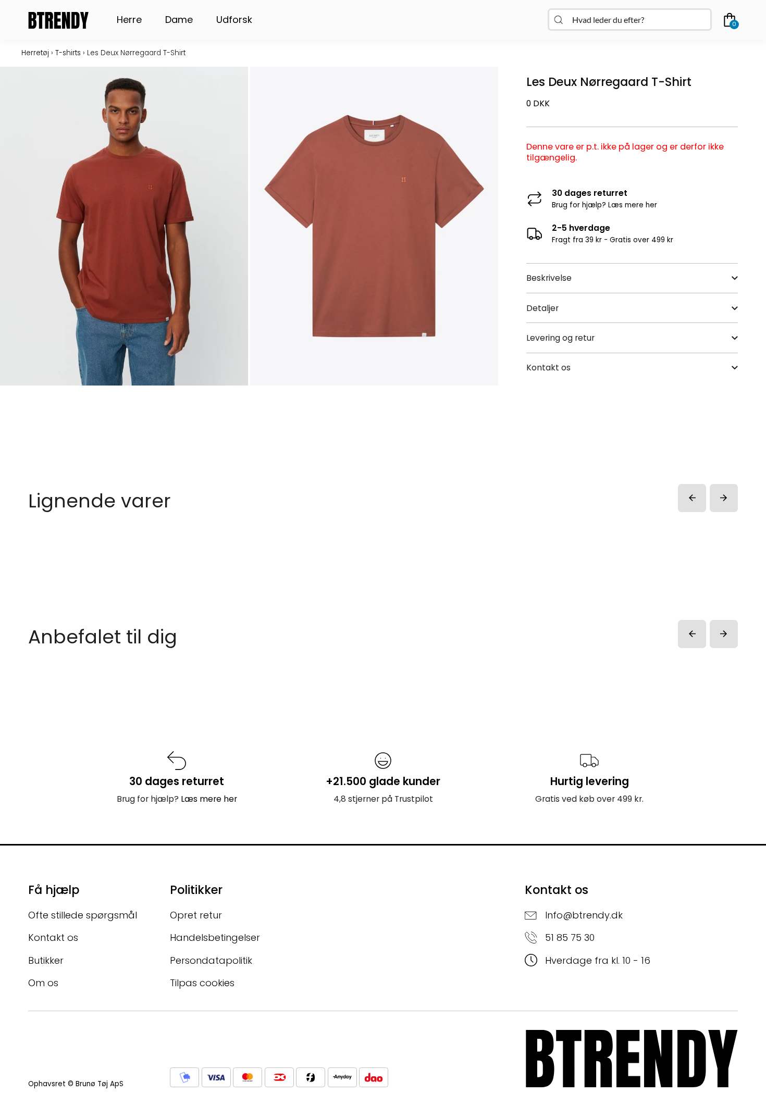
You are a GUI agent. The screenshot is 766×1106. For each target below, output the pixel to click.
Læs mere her (632, 205)
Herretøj (35, 53)
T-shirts (68, 53)
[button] (692, 498)
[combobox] (630, 19)
